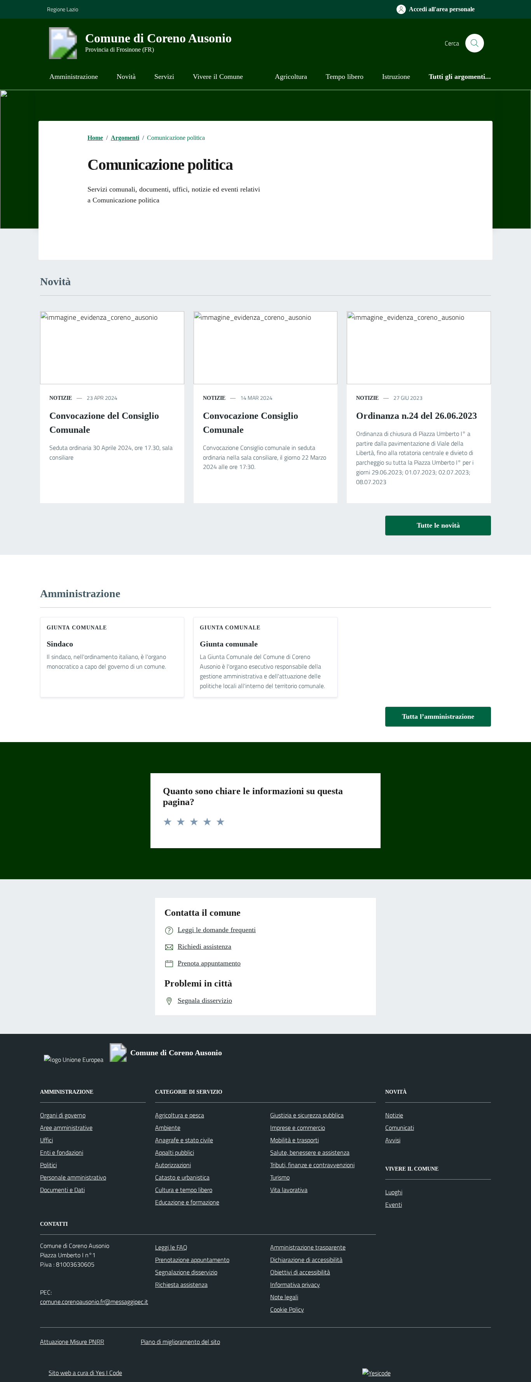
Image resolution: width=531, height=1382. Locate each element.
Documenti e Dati (62, 1189)
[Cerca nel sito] (474, 43)
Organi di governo (63, 1115)
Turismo (280, 1177)
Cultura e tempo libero (183, 1189)
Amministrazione (73, 76)
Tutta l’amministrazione (438, 716)
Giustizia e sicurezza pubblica (307, 1115)
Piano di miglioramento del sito (180, 1341)
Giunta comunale (229, 644)
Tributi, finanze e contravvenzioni (312, 1164)
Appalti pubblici (174, 1152)
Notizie (394, 1115)
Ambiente (167, 1127)
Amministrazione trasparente (308, 1247)
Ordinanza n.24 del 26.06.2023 (416, 416)
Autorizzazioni (173, 1164)
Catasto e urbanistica (182, 1177)
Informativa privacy (295, 1284)
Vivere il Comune (218, 76)
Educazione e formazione (187, 1202)
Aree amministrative (66, 1127)
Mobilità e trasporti (294, 1140)
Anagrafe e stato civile (184, 1140)
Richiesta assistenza (181, 1284)
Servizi (164, 76)
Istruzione (396, 76)
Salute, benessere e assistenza (309, 1152)
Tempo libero (344, 76)
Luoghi (393, 1192)
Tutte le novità (438, 525)
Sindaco (60, 644)
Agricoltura (291, 76)
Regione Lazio (62, 9)
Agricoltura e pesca (179, 1115)
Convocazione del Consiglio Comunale (104, 423)
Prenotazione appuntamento (192, 1259)
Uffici (46, 1140)
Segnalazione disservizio (186, 1272)
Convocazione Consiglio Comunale (250, 423)
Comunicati (399, 1127)
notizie (60, 398)
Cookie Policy (287, 1309)
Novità (126, 76)
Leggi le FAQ (171, 1247)
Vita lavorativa (288, 1189)
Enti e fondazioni (61, 1152)
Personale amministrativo (73, 1177)
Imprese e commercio (297, 1127)
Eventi (393, 1204)
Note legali (284, 1297)
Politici (48, 1164)
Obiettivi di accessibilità (300, 1272)
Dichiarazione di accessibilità (306, 1259)
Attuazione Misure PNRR (72, 1341)
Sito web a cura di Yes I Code (85, 1372)
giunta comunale (77, 628)
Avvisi (392, 1140)
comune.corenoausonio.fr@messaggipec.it (94, 1301)
